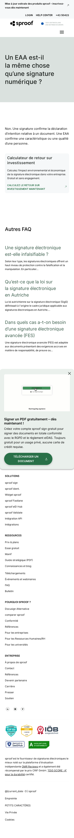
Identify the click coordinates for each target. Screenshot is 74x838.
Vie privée (11, 812)
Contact (9, 668)
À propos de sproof (16, 662)
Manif (8, 554)
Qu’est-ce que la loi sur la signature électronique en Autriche (30, 288)
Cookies (9, 819)
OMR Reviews (30, 766)
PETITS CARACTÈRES (18, 805)
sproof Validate (13, 512)
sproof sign (11, 482)
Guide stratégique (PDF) (19, 560)
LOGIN (29, 15)
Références (11, 626)
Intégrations (12, 524)
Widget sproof (13, 494)
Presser (9, 692)
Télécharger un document (25, 458)
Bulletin (9, 591)
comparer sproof (14, 614)
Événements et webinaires (20, 579)
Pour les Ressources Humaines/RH (25, 638)
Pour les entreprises (16, 632)
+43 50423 (62, 15)
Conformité (11, 620)
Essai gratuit (12, 548)
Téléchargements (15, 573)
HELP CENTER (44, 15)
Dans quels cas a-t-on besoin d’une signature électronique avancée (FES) (35, 329)
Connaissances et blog (18, 566)
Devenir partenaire (16, 680)
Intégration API (13, 518)
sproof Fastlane (14, 500)
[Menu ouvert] (62, 32)
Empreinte (11, 798)
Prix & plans (12, 542)
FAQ (7, 585)
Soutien (9, 698)
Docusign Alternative (17, 608)
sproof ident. (12, 488)
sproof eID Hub (13, 506)
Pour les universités (16, 644)
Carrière (10, 686)
